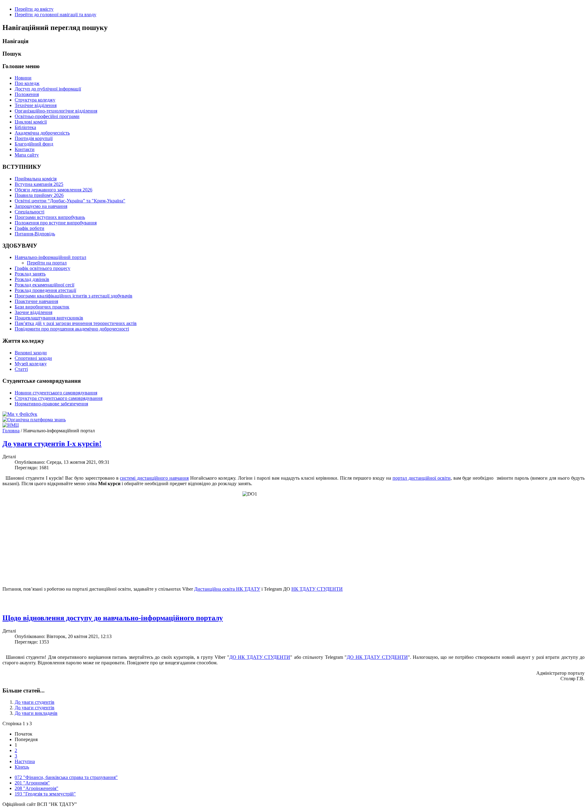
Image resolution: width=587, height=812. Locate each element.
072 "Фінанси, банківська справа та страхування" (66, 777)
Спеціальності (29, 211)
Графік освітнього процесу (42, 268)
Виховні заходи (31, 352)
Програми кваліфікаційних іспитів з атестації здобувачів (73, 295)
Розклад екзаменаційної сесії (44, 284)
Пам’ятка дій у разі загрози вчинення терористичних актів (76, 323)
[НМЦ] (10, 425)
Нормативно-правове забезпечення (51, 403)
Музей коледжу (31, 363)
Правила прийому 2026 (39, 195)
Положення (27, 94)
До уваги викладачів (36, 713)
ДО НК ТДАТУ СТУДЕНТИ (259, 657)
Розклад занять (30, 273)
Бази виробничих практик (42, 306)
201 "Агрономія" (32, 782)
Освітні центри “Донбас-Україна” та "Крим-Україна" (70, 200)
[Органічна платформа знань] (34, 419)
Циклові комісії (31, 121)
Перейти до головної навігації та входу (55, 14)
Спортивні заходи (33, 358)
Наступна (25, 761)
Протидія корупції (34, 138)
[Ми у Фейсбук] (19, 414)
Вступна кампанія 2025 (39, 184)
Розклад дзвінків (32, 279)
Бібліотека (25, 127)
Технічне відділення (36, 105)
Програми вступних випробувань (50, 217)
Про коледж (27, 83)
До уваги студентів (34, 702)
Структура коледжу (35, 99)
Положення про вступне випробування (56, 222)
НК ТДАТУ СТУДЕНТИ (317, 589)
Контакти (25, 149)
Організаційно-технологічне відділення (56, 110)
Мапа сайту (27, 154)
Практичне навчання (36, 301)
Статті (21, 369)
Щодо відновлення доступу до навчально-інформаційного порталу (112, 618)
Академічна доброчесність (42, 132)
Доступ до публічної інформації (48, 88)
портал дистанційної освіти (422, 478)
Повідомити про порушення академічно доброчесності (72, 328)
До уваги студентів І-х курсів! (52, 444)
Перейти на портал (47, 262)
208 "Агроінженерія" (36, 788)
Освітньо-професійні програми (47, 116)
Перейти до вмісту (34, 9)
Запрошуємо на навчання (41, 206)
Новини (23, 77)
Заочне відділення (33, 312)
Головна (11, 430)
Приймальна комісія (36, 178)
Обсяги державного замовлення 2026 (53, 189)
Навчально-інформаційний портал (50, 257)
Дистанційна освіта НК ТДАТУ (227, 589)
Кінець (22, 767)
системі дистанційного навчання (154, 478)
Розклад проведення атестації (45, 290)
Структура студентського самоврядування (58, 398)
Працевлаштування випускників (49, 317)
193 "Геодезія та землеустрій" (45, 793)
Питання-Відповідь (35, 233)
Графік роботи (29, 228)
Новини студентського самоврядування (56, 392)
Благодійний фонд (34, 143)
